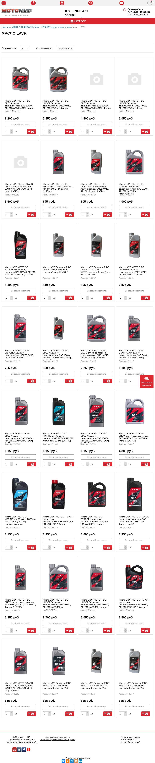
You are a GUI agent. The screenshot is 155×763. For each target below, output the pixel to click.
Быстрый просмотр (20, 124)
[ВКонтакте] (63, 761)
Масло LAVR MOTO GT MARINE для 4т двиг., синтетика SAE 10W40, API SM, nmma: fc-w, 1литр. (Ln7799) (58, 437)
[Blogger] (76, 761)
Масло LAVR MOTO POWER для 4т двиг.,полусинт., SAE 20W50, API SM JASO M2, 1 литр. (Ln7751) (19, 687)
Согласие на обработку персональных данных (57, 740)
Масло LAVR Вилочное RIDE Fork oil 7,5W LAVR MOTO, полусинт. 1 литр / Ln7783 (95, 685)
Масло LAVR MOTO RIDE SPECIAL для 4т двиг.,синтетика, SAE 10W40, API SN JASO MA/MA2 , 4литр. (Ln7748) (20, 106)
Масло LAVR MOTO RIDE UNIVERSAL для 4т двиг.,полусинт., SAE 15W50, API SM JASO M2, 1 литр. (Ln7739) (133, 106)
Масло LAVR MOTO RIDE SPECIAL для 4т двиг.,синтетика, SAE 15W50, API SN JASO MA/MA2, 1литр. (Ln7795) (95, 438)
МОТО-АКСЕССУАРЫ (22, 27)
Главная (6, 27)
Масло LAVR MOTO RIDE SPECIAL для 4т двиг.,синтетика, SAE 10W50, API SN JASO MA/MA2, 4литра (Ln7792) (96, 106)
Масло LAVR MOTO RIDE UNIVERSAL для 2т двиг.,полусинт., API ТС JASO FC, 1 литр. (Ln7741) (19, 354)
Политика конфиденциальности (57, 737)
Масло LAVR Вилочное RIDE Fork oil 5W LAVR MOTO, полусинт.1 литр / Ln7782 (57, 269)
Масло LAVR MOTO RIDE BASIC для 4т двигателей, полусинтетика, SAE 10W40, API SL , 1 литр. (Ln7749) (95, 187)
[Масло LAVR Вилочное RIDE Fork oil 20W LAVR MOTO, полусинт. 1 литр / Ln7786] (58, 660)
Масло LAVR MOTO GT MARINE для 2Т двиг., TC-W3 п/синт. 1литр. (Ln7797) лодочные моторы (20, 520)
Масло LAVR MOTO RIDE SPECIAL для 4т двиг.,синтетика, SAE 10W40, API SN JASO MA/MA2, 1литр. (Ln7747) (57, 355)
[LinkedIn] (80, 761)
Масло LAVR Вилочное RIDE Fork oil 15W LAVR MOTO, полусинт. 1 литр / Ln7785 (133, 685)
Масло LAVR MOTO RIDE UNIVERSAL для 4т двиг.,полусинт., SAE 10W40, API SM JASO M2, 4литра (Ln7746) (57, 106)
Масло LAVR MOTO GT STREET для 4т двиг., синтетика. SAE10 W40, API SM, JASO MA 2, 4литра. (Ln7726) (94, 521)
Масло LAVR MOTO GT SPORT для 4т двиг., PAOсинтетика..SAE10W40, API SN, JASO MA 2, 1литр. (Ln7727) (58, 521)
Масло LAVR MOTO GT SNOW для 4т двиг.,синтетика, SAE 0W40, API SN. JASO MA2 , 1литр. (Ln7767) (134, 520)
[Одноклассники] (67, 761)
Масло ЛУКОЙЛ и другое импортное (53, 27)
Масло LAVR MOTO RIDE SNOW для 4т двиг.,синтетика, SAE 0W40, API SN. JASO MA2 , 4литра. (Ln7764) (134, 437)
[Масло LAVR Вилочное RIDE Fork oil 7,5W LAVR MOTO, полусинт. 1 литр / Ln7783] (96, 660)
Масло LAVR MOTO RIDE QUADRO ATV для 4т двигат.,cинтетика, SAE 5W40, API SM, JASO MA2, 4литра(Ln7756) (133, 189)
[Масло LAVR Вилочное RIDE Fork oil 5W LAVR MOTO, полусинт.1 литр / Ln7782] (58, 245)
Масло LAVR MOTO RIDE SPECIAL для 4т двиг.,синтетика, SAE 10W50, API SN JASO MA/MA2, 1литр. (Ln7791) (19, 438)
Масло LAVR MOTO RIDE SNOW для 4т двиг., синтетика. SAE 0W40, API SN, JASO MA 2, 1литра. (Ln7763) (20, 603)
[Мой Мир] (72, 761)
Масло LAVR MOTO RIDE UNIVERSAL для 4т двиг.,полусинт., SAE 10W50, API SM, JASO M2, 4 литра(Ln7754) (57, 605)
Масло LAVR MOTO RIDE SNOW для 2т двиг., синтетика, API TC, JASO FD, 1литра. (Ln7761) (58, 187)
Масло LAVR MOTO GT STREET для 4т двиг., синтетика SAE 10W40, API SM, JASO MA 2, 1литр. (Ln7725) (20, 271)
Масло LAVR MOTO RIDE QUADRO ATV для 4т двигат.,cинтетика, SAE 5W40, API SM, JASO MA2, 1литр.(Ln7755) (133, 355)
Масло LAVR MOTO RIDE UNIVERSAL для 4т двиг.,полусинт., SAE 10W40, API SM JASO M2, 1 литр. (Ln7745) (133, 272)
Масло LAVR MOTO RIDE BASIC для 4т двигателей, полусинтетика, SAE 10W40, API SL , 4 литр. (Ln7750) (95, 354)
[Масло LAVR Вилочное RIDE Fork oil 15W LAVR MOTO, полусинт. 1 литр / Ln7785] (134, 660)
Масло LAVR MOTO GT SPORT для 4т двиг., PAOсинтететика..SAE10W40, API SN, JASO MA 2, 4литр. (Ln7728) (134, 605)
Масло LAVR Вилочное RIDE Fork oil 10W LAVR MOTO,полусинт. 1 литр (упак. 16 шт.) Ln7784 (96, 271)
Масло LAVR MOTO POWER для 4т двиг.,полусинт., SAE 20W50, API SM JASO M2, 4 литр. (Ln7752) (19, 187)
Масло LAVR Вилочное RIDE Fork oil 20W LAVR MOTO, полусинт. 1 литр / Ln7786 (57, 685)
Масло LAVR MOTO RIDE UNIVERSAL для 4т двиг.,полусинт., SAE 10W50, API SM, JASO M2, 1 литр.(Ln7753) (95, 605)
